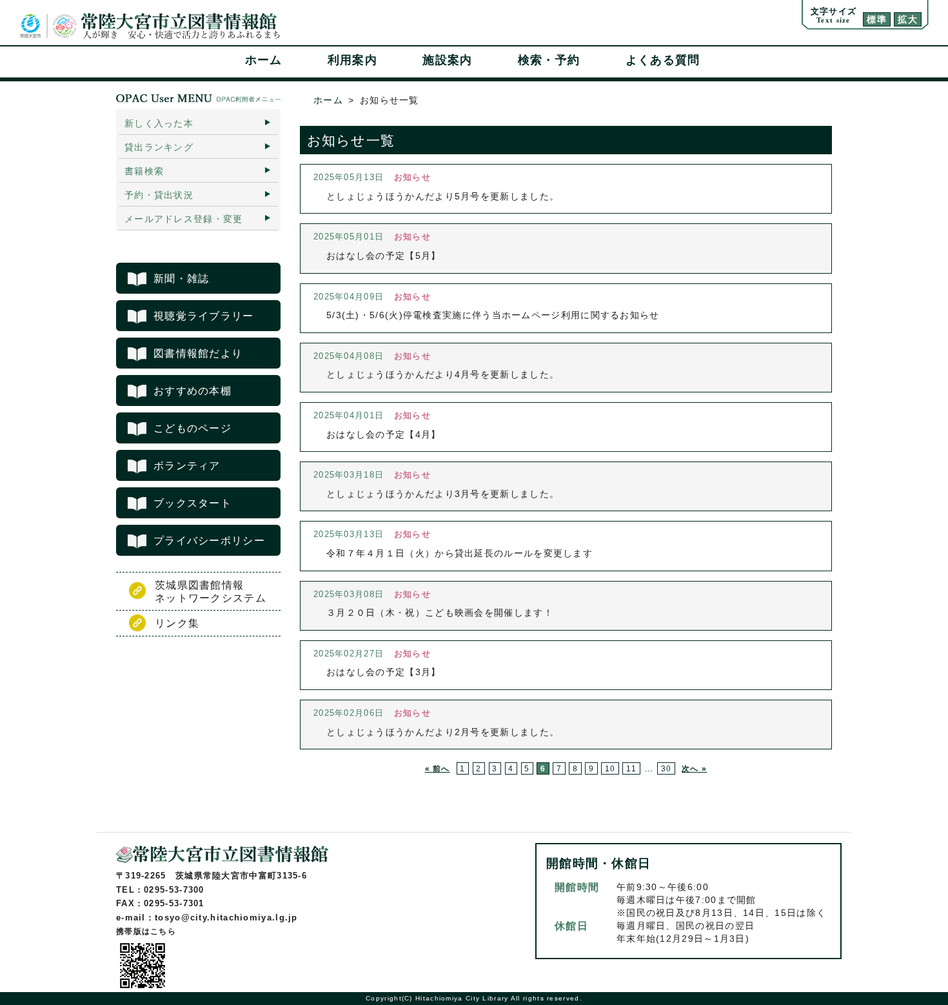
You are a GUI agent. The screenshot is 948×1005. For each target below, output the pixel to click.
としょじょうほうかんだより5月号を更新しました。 (442, 196)
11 (631, 768)
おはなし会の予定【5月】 (383, 255)
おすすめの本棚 (192, 390)
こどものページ (192, 428)
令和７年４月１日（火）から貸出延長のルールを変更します (459, 553)
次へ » (694, 768)
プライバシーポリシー (209, 540)
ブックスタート (192, 503)
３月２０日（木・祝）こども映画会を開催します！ (439, 612)
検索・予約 (549, 60)
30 (666, 768)
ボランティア (187, 465)
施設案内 (447, 60)
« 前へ (437, 768)
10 (610, 768)
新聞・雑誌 (181, 278)
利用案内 (352, 60)
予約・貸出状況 (158, 195)
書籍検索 (144, 171)
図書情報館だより (197, 353)
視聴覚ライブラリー (203, 315)
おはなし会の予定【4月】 (383, 434)
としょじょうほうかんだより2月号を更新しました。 (442, 732)
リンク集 (177, 623)
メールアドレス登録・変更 (183, 219)
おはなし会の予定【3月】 (383, 672)
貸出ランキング (158, 147)
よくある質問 (663, 60)
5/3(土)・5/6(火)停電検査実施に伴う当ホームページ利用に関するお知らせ (493, 315)
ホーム (263, 60)
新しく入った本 (158, 123)
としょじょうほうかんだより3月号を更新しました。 (442, 494)
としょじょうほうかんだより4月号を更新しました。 (442, 374)
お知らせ (412, 177)
